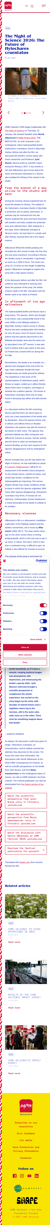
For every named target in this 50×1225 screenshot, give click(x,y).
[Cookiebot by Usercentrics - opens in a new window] (36, 561)
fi (26, 6)
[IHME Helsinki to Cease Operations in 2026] (26, 922)
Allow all (25, 647)
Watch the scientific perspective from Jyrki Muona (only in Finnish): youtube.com (23, 800)
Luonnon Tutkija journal (17, 467)
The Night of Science (14, 131)
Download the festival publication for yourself (23, 849)
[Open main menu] (44, 6)
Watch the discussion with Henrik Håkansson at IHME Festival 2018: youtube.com (25, 836)
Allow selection (25, 655)
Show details (36, 639)
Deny (25, 662)
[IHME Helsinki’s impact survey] (26, 1054)
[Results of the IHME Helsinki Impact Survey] (26, 988)
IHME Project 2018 (26, 138)
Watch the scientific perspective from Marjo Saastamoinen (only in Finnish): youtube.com (22, 819)
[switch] (43, 613)
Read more (14, 943)
